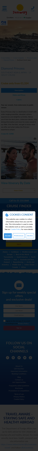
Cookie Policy (16, 229)
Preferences (18, 236)
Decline (30, 236)
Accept (8, 236)
